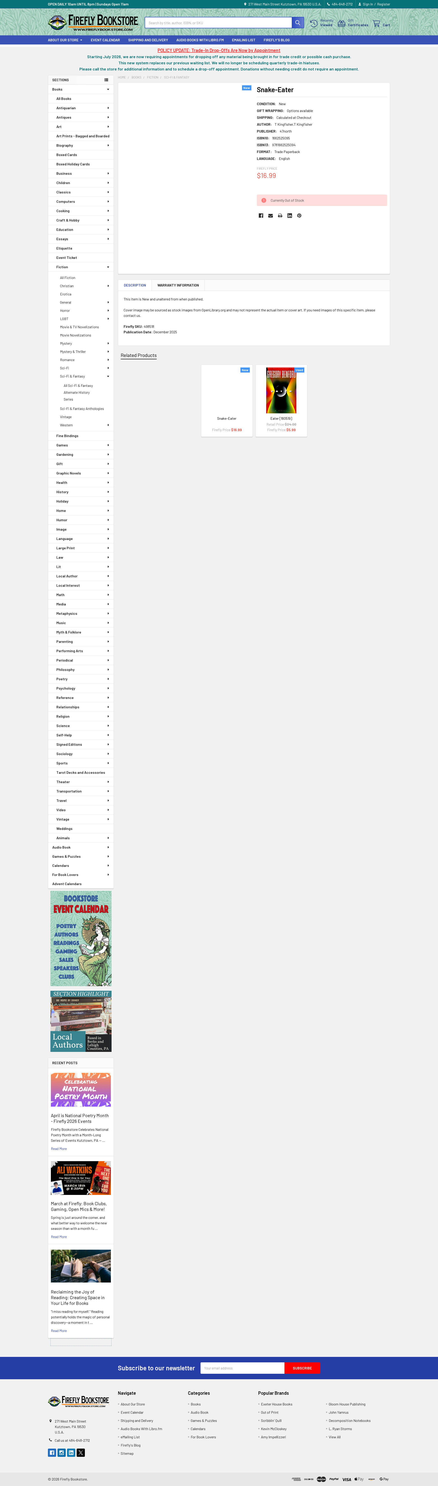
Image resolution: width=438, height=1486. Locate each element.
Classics (63, 192)
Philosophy (65, 669)
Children (63, 182)
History (62, 492)
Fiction (62, 267)
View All (335, 1437)
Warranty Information (178, 285)
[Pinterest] (299, 215)
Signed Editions (69, 744)
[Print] (280, 215)
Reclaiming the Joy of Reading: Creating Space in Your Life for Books (78, 1297)
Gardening (64, 454)
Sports (62, 763)
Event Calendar (105, 40)
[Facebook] (261, 215)
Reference (65, 697)
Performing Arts (69, 651)
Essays (62, 239)
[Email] (270, 215)
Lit (58, 566)
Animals (63, 838)
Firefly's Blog (277, 40)
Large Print (65, 548)
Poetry (62, 679)
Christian (67, 286)
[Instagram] (61, 1453)
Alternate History (77, 392)
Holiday (62, 501)
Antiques (63, 117)
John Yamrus (339, 1412)
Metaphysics (66, 613)
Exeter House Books (276, 1404)
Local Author (67, 576)
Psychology (65, 688)
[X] (81, 1453)
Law (59, 557)
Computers (65, 201)
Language (64, 538)
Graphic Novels (68, 473)
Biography (64, 145)
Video (61, 810)
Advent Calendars (67, 883)
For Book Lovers (65, 874)
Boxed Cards (66, 154)
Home (61, 510)
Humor (61, 520)
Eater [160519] (281, 418)
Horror (65, 310)
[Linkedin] (290, 215)
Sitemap (127, 1453)
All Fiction (67, 277)
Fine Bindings (67, 435)
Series (68, 399)
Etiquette (64, 248)
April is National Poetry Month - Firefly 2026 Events (80, 1118)
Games (62, 445)
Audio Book (61, 847)
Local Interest (68, 585)
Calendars (60, 865)
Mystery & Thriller (73, 351)
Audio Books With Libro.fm (200, 40)
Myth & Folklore (68, 632)
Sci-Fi (64, 368)
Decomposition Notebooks (350, 1420)
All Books (63, 98)
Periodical (64, 660)
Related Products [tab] (139, 355)
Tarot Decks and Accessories (80, 772)
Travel (61, 800)
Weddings (64, 828)
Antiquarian (66, 108)
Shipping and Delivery (148, 40)
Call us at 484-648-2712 (72, 1440)
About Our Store (63, 40)
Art (59, 126)
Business (64, 173)
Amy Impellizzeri (273, 1437)
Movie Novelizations (75, 335)
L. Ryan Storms (340, 1428)
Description (135, 285)
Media (61, 604)
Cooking (63, 211)
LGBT (64, 318)
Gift (59, 463)
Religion (63, 716)
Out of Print (270, 1412)
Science (63, 725)
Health (61, 482)
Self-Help (64, 735)
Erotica (65, 294)
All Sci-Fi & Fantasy (78, 385)
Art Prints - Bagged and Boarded (83, 136)
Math (60, 594)
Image (61, 529)
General (65, 302)
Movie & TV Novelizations (79, 327)
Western (66, 425)
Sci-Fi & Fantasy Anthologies (82, 408)
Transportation (69, 791)
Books (57, 89)
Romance (67, 359)
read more (59, 1148)
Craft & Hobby (67, 220)
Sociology (64, 753)
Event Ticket (66, 257)
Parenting (64, 641)
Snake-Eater (226, 418)
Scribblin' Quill (271, 1420)
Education (64, 229)
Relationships (67, 707)
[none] (186, 171)
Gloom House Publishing (347, 1404)
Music (61, 622)
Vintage (66, 417)
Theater (63, 781)
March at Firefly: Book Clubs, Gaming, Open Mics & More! (79, 1206)
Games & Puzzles (66, 856)
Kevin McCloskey (274, 1428)
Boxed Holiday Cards (73, 164)
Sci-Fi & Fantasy (72, 376)
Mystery (66, 343)
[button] (81, 938)
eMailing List (244, 40)
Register (383, 4)
